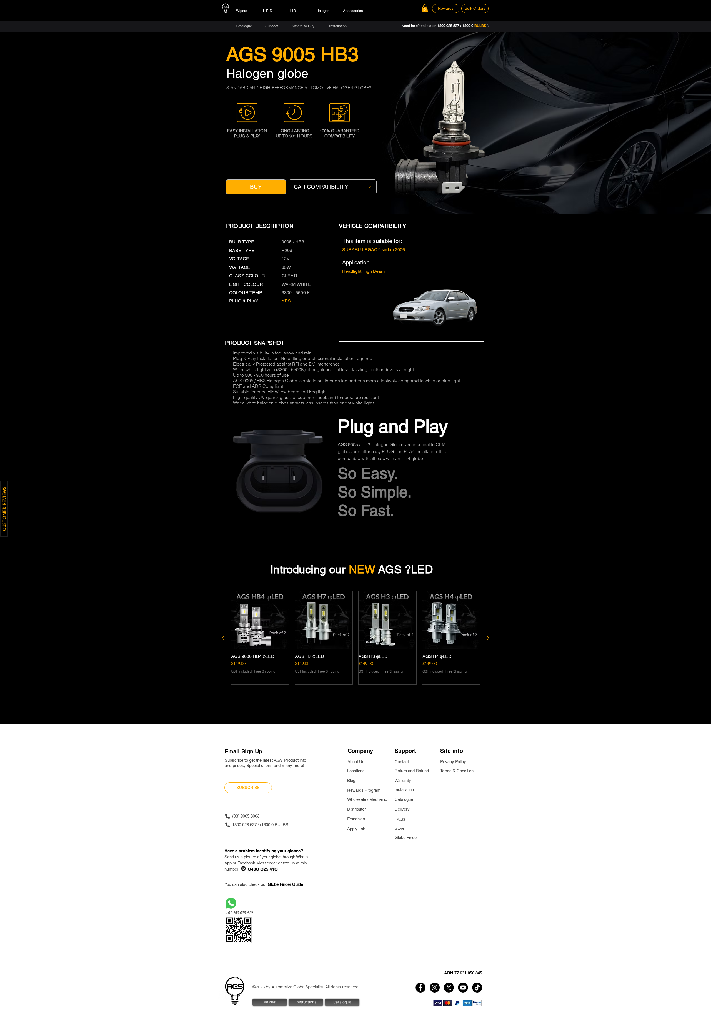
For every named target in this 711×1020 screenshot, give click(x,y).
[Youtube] (463, 987)
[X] (449, 987)
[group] (355, 638)
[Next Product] (488, 638)
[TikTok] (477, 987)
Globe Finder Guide (285, 884)
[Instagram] (435, 987)
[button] (425, 8)
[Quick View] (260, 620)
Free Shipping (264, 671)
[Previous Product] (222, 638)
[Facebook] (420, 987)
